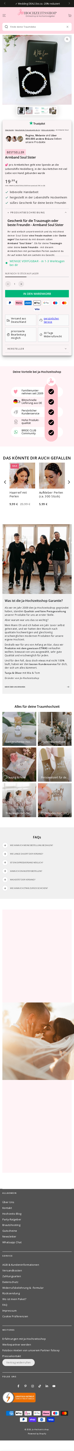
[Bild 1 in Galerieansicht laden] (21, 110)
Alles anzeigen (48, 130)
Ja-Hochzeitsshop (40, 1429)
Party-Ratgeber (11, 1219)
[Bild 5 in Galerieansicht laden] (52, 110)
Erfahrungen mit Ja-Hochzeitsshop (24, 1339)
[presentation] (5, 482)
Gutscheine (9, 1231)
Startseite (9, 130)
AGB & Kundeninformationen (20, 1264)
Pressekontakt (11, 1356)
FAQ (4, 1305)
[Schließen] (67, 27)
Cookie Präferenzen (15, 1316)
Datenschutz (10, 1282)
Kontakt (7, 1208)
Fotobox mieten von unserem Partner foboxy (31, 1350)
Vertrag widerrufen (18, 1362)
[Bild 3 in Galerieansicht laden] (37, 110)
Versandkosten (12, 1270)
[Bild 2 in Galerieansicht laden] (29, 110)
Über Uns (8, 1202)
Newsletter (9, 1236)
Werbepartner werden (16, 1344)
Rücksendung (11, 1293)
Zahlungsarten (11, 1276)
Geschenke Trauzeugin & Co (27, 130)
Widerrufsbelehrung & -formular (23, 1288)
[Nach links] (5, 3)
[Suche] (6, 26)
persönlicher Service (51, 320)
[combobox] (35, 27)
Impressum (9, 1310)
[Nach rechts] (69, 3)
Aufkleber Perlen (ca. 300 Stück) (51, 494)
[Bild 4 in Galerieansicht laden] (44, 110)
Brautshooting (11, 1225)
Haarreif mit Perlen (18, 494)
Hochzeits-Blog (12, 1213)
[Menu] (4, 15)
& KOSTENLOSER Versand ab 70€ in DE (29, 185)
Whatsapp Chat (12, 1242)
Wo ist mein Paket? (14, 1299)
